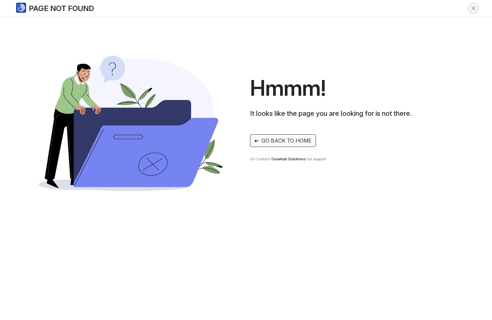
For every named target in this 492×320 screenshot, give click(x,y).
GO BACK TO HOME (283, 140)
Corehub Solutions (288, 159)
